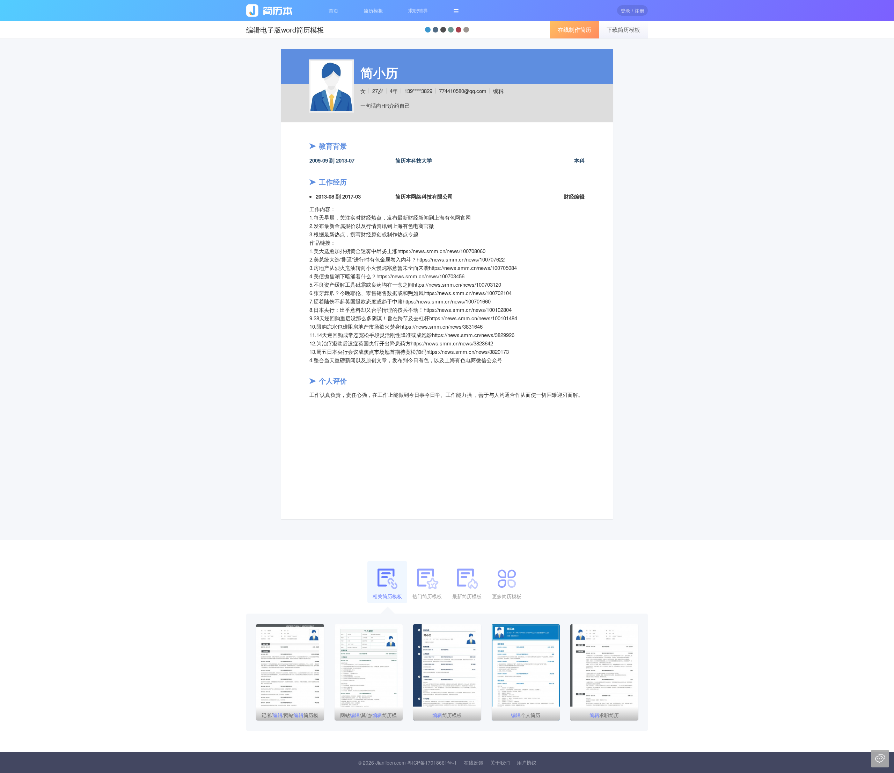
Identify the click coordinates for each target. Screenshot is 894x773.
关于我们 (500, 762)
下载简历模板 (623, 30)
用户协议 (526, 762)
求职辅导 (418, 10)
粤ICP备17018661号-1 (432, 762)
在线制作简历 (574, 30)
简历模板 (373, 10)
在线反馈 (473, 762)
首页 (333, 10)
